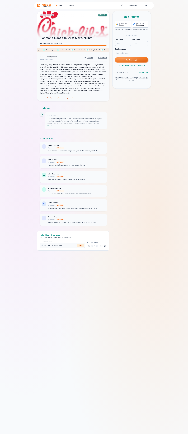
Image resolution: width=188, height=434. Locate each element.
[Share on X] (94, 246)
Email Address (120, 49)
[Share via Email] (105, 246)
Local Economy (63, 98)
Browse (71, 5)
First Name (119, 40)
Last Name (136, 40)
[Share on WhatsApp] (99, 246)
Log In (146, 5)
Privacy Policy (141, 77)
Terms (133, 77)
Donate (60, 5)
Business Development (48, 98)
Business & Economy (47, 15)
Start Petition (133, 5)
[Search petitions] (122, 5)
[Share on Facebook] (89, 246)
